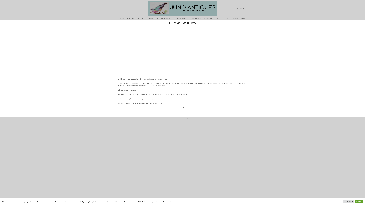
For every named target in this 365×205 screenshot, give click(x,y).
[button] (120, 53)
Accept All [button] (358, 202)
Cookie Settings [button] (348, 202)
